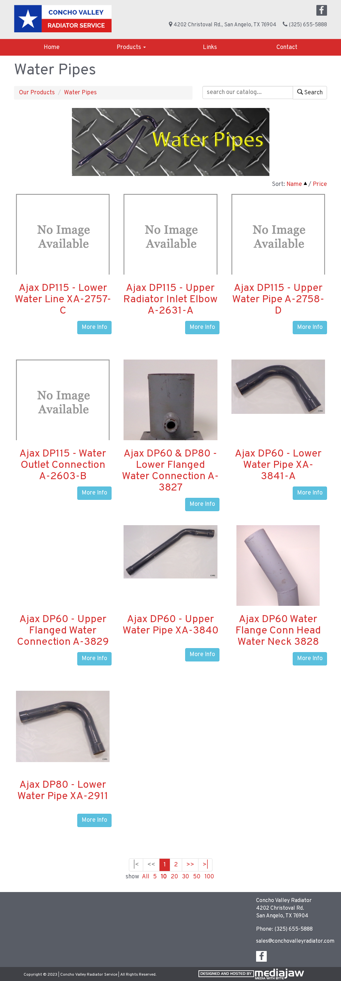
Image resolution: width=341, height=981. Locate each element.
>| (205, 865)
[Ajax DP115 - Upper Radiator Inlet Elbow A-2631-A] (170, 241)
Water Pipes (80, 93)
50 (196, 877)
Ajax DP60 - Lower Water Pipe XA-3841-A (278, 465)
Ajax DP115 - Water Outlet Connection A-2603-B (62, 465)
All (145, 877)
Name (294, 184)
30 (185, 877)
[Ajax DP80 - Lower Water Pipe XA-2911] (63, 726)
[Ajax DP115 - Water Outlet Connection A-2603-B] (63, 406)
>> (190, 865)
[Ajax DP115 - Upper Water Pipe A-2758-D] (278, 241)
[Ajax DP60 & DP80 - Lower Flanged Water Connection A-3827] (170, 417)
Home (52, 47)
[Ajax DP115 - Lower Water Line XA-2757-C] (63, 241)
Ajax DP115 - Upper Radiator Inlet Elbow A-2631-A (170, 300)
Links (210, 47)
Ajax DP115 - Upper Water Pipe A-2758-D (278, 300)
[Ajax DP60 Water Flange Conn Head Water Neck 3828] (278, 588)
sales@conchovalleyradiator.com (295, 941)
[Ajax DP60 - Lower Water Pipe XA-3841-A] (278, 387)
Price (320, 184)
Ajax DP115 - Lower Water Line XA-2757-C (63, 300)
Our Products (37, 93)
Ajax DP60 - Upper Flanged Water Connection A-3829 (63, 631)
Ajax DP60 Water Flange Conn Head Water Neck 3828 (278, 631)
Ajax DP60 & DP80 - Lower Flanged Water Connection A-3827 (170, 471)
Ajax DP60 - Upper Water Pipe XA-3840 (170, 625)
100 (209, 877)
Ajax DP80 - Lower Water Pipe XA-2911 (62, 791)
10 (164, 877)
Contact (286, 47)
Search (313, 93)
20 (174, 877)
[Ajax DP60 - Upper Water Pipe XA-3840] (170, 551)
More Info (94, 327)
